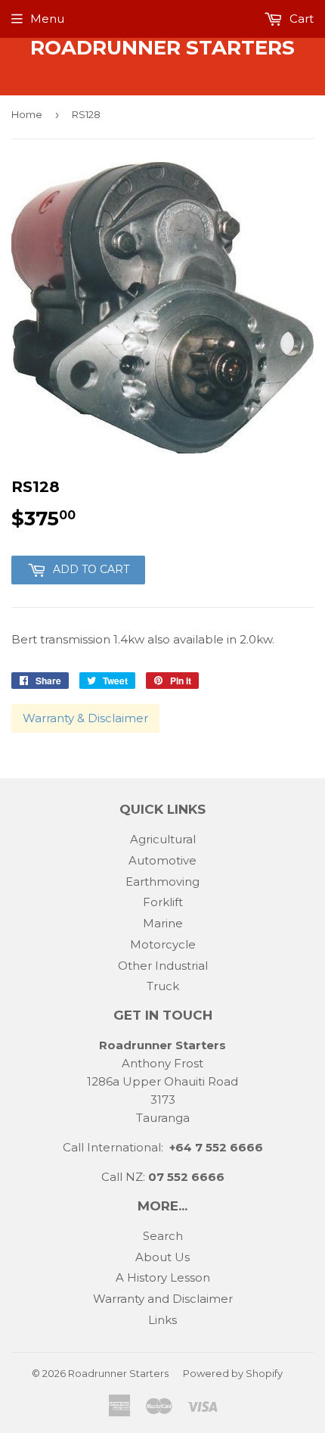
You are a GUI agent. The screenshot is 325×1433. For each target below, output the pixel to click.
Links (162, 1320)
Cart (300, 18)
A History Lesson (163, 1277)
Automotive (162, 860)
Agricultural (163, 839)
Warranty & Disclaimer (85, 718)
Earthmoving (162, 881)
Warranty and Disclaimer (163, 1298)
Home (26, 114)
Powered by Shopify (233, 1373)
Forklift (163, 902)
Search (163, 1236)
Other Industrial (163, 965)
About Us (162, 1257)
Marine (163, 923)
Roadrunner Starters (162, 48)
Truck (163, 986)
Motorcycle (163, 944)
